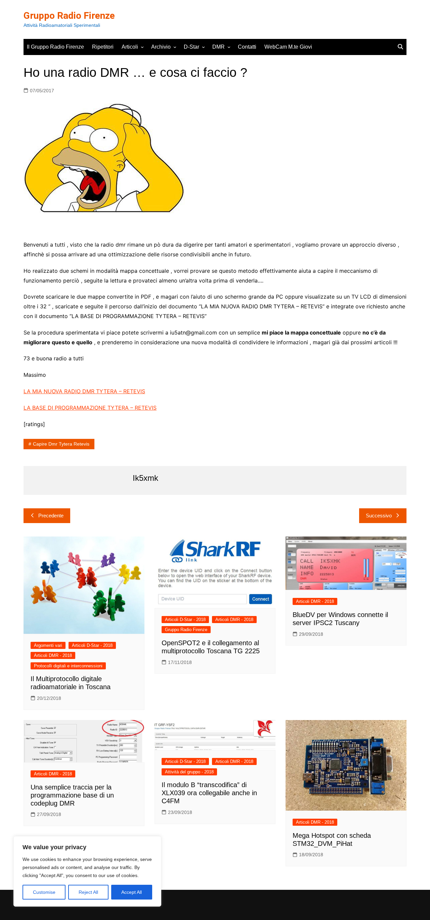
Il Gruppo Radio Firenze (55, 47)
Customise (44, 892)
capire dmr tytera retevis (61, 444)
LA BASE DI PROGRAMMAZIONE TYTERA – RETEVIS (90, 407)
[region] (87, 871)
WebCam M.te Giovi (288, 47)
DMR (218, 47)
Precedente (50, 515)
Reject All (88, 892)
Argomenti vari (48, 645)
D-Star (191, 47)
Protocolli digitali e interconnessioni (68, 665)
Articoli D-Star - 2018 (92, 645)
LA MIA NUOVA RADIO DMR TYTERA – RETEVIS (84, 391)
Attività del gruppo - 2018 (189, 771)
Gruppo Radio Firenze (69, 15)
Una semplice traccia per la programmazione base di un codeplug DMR (72, 795)
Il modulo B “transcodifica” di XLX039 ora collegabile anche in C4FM (209, 793)
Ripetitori (103, 47)
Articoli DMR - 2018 (53, 655)
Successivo (379, 515)
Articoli (130, 47)
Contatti (247, 47)
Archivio (161, 47)
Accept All (131, 892)
